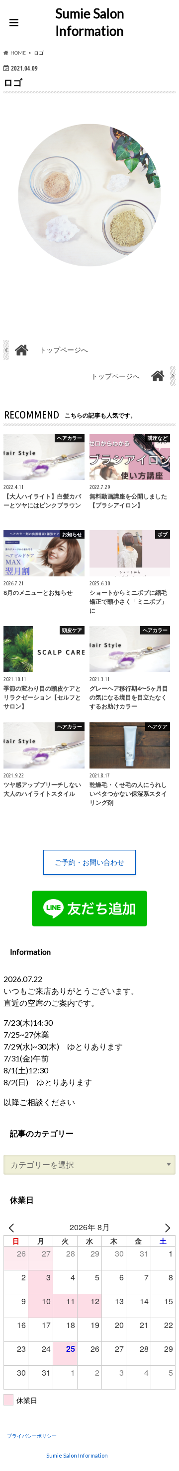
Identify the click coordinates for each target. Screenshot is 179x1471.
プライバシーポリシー (32, 1436)
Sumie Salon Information (89, 22)
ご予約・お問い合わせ (89, 862)
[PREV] (12, 1227)
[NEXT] (166, 1227)
